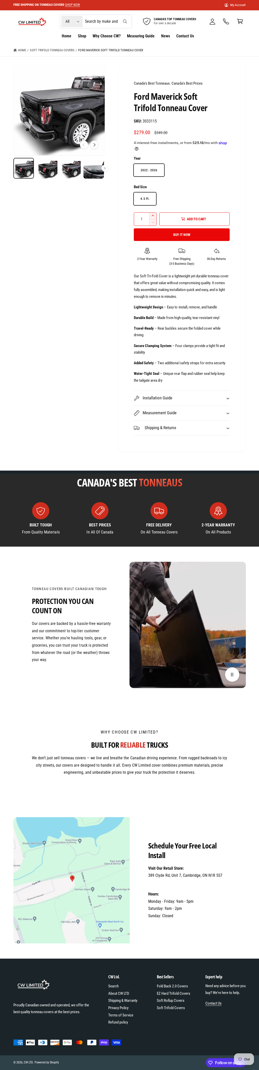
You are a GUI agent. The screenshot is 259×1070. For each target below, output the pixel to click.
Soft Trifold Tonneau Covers (52, 50)
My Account (238, 5)
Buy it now (181, 235)
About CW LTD (118, 993)
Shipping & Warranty (122, 1000)
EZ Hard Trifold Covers (173, 993)
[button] (240, 22)
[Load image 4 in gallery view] (93, 168)
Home (22, 50)
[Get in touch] (226, 22)
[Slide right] (94, 145)
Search (113, 986)
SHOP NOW (67, 5)
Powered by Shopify (47, 1062)
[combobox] (108, 22)
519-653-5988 (159, 882)
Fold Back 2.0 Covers (172, 986)
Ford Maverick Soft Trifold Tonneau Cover (110, 50)
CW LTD (28, 1062)
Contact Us (213, 1003)
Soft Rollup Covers (170, 1000)
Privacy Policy (118, 1008)
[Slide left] (84, 145)
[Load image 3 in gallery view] (70, 168)
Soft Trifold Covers (171, 1008)
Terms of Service (120, 1015)
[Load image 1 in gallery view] (23, 168)
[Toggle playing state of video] (232, 674)
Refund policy (118, 1022)
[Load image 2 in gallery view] (47, 168)
